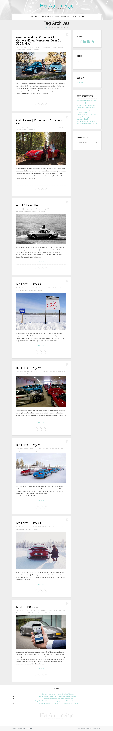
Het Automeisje (56, 5)
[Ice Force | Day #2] (41, 468)
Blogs (57, 17)
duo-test (29, 49)
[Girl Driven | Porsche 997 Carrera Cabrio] (41, 148)
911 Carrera (52, 127)
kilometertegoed (25, 612)
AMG (54, 47)
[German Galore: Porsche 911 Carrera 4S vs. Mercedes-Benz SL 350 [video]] (41, 66)
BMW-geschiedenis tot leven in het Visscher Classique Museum (58, 703)
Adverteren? (30, 728)
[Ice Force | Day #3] (41, 391)
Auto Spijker (60, 47)
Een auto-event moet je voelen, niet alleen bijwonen (58, 694)
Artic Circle (53, 287)
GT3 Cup (22, 374)
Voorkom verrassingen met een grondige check (58, 698)
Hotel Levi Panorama (30, 290)
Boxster (50, 610)
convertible (19, 129)
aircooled (18, 211)
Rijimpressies (47, 47)
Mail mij (80, 82)
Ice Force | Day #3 (28, 368)
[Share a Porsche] (41, 632)
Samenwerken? (21, 728)
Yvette (20, 47)
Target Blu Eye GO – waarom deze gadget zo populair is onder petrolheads (86, 117)
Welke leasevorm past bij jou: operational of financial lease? (58, 696)
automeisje (57, 127)
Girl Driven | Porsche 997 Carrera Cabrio (39, 121)
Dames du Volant (77, 17)
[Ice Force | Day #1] (41, 550)
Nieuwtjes (44, 209)
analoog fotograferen (26, 211)
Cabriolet (18, 49)
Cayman (55, 610)
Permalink (36, 49)
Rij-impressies (47, 17)
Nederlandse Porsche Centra (36, 612)
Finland (22, 290)
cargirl (62, 127)
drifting (18, 290)
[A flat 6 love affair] (41, 229)
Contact (14, 728)
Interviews (65, 17)
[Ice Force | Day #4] (41, 311)
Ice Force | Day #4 (28, 284)
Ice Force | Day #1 (28, 523)
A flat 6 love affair (28, 205)
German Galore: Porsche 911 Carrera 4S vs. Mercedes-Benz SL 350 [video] (38, 40)
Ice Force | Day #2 (28, 445)
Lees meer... (41, 98)
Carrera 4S (23, 49)
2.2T (51, 209)
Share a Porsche (27, 606)
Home (46, 27)
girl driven (24, 129)
